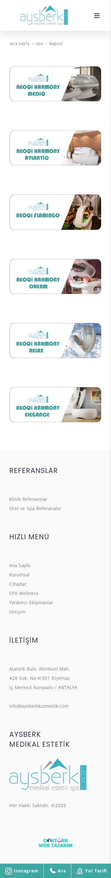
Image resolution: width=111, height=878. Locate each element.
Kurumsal (19, 575)
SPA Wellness (24, 593)
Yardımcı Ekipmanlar (31, 602)
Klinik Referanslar (28, 499)
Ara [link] (61, 871)
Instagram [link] (25, 871)
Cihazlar (18, 584)
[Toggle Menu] (97, 15)
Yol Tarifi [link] (95, 871)
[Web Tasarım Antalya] (55, 842)
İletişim (17, 612)
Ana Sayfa (19, 565)
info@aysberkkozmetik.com (39, 706)
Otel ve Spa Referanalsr (35, 508)
